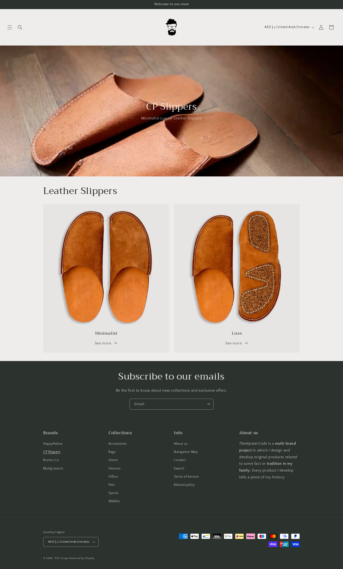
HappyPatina (53, 444)
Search (179, 468)
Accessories (117, 444)
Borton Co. (51, 460)
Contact (180, 460)
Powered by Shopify (81, 558)
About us (181, 444)
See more (103, 343)
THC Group (61, 558)
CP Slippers (51, 452)
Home (113, 460)
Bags (112, 452)
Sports (113, 493)
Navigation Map (186, 452)
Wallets (114, 501)
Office (113, 477)
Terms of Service (186, 477)
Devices (114, 468)
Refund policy (184, 485)
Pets (111, 485)
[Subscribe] (208, 404)
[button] (10, 27)
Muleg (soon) (53, 468)
